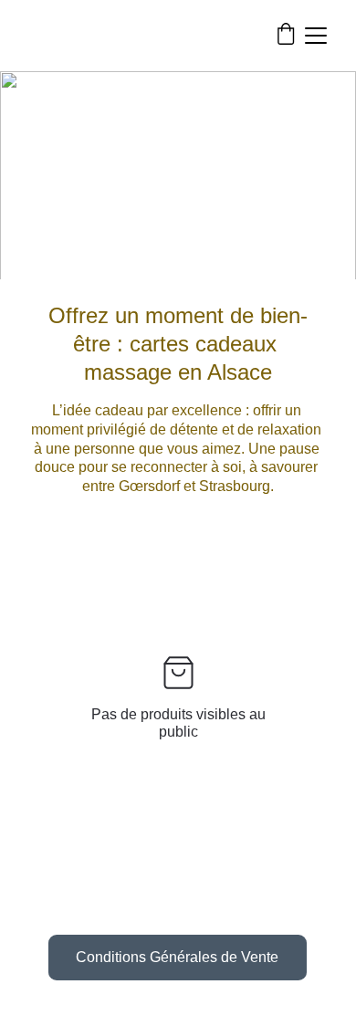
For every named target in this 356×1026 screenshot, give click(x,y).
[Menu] (316, 35)
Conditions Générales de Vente (177, 957)
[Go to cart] (286, 35)
